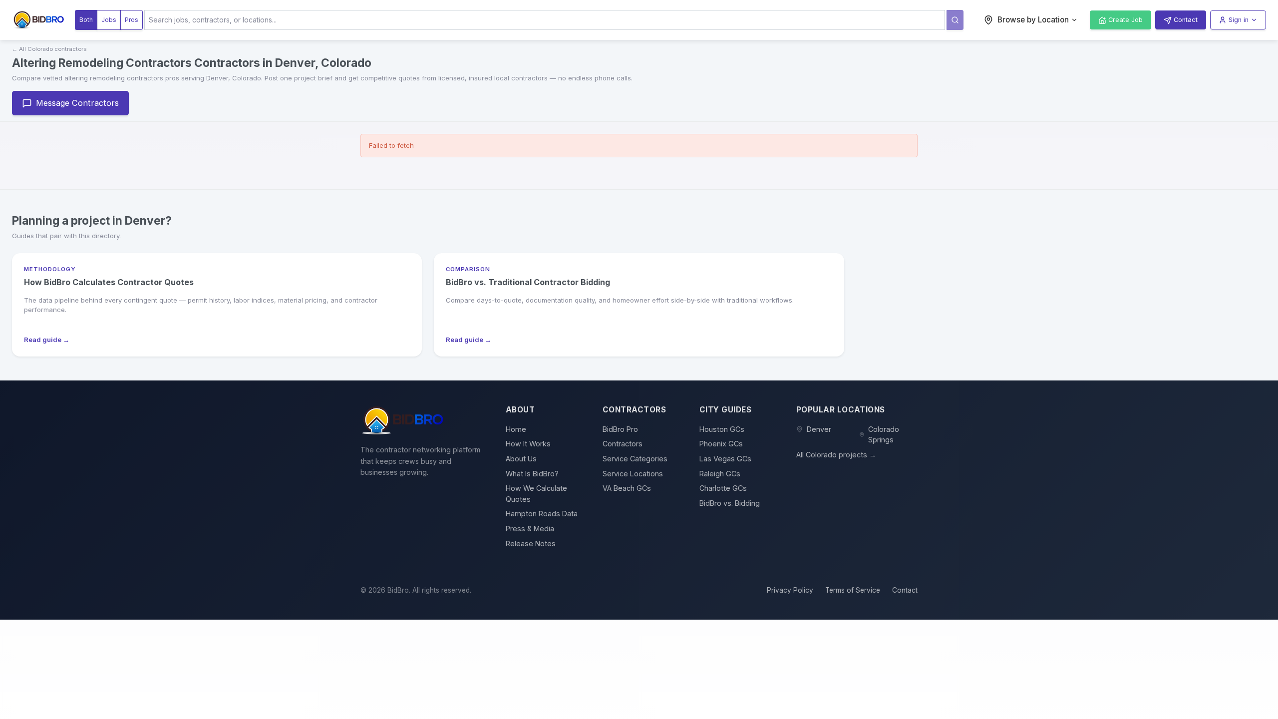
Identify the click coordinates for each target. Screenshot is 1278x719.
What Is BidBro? (532, 473)
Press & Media (530, 528)
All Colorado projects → (836, 454)
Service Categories (635, 458)
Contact (905, 590)
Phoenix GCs (721, 443)
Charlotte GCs (723, 488)
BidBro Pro (620, 429)
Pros (131, 19)
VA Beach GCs (627, 488)
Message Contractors (77, 103)
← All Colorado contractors (49, 48)
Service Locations (633, 473)
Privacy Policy (790, 590)
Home (516, 429)
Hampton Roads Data (542, 513)
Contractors (622, 443)
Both (86, 19)
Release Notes (531, 543)
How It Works (528, 443)
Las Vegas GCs (725, 458)
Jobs (108, 19)
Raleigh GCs (719, 473)
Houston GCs (721, 429)
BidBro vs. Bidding (729, 503)
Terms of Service (852, 590)
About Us (521, 458)
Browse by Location (1033, 19)
